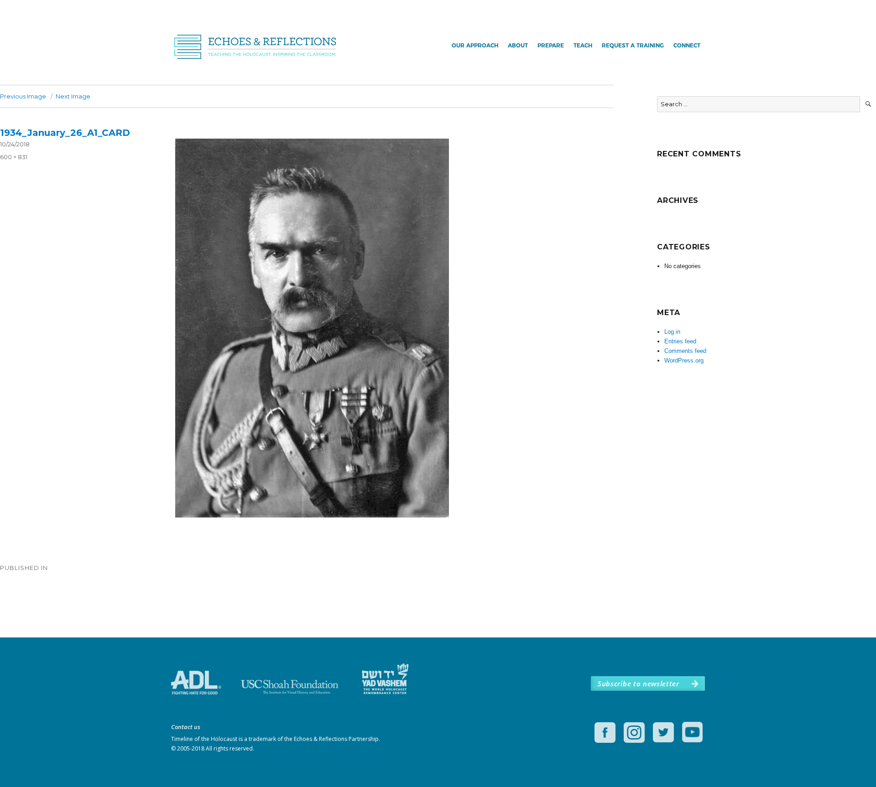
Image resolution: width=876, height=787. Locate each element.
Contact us (185, 727)
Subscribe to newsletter (638, 683)
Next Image (73, 96)
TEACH (583, 45)
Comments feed (685, 350)
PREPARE (550, 45)
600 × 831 (13, 157)
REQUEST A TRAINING (633, 45)
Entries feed (680, 341)
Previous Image (23, 96)
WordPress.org (684, 360)
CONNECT (686, 45)
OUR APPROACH (475, 45)
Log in (672, 331)
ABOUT (518, 45)
